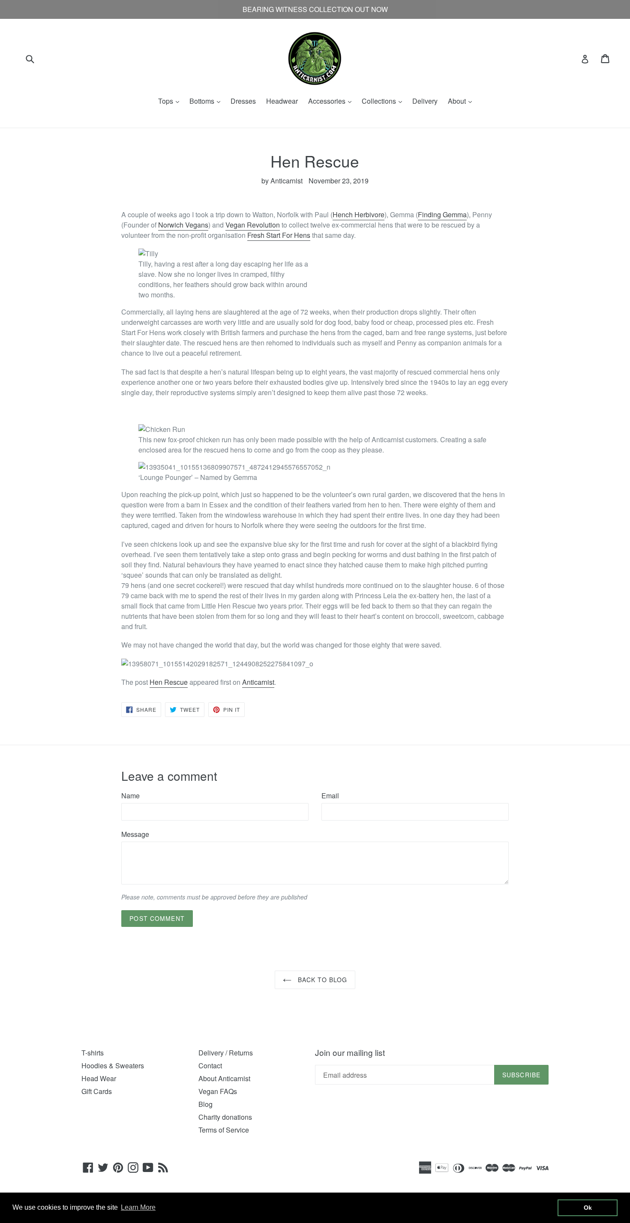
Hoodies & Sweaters (112, 1065)
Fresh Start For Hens (278, 235)
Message (135, 834)
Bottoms (207, 101)
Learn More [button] (138, 1207)
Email (330, 795)
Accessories (332, 101)
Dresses (243, 101)
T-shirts (92, 1053)
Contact (210, 1065)
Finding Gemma (442, 214)
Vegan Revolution (252, 225)
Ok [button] (588, 1207)
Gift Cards (96, 1091)
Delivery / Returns (225, 1053)
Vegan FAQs (217, 1091)
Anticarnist (258, 682)
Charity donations (225, 1117)
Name (130, 795)
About (462, 101)
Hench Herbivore (358, 214)
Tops (170, 101)
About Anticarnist (224, 1078)
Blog (205, 1104)
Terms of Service (223, 1130)
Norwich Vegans (183, 225)
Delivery (425, 101)
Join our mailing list (350, 1053)
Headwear (282, 101)
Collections (384, 101)
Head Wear (98, 1078)
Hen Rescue (169, 682)
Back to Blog (322, 979)
